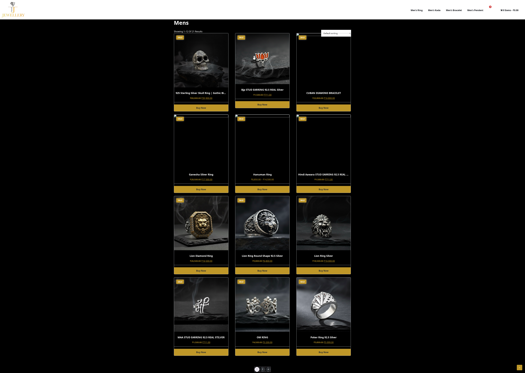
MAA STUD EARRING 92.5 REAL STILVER (201, 337)
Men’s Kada (434, 10)
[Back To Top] (519, 367)
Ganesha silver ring (201, 174)
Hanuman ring (262, 174)
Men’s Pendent (475, 10)
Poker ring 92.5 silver (323, 337)
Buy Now (262, 189)
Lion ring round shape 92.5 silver (262, 255)
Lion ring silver (323, 255)
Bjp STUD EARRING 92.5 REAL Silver (262, 89)
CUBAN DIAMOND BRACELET (323, 93)
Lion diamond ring (201, 255)
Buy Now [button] (201, 107)
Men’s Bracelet (454, 10)
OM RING (262, 337)
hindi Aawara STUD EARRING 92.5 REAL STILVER (327, 174)
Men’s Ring (417, 10)
